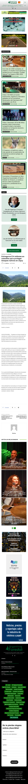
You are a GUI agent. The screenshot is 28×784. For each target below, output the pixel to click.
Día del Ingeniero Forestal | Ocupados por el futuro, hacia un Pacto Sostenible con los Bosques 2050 (14, 212)
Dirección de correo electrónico (10, 734)
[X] (25, 2)
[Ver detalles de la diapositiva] (14, 12)
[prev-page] (12, 528)
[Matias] (2, 263)
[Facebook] (25, 5)
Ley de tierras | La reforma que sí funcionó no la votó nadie (14, 239)
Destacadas (14, 461)
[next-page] (15, 528)
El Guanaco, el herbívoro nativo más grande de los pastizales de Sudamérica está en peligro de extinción (13, 153)
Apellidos (5, 744)
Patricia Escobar (15, 76)
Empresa (5, 755)
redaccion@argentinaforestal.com (12, 673)
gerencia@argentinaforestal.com (12, 663)
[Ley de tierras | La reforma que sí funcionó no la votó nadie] (14, 231)
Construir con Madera (7, 76)
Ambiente (4, 157)
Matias (7, 263)
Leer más (14, 219)
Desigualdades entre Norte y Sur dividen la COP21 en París (21, 417)
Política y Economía (6, 254)
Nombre (5, 739)
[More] (18, 267)
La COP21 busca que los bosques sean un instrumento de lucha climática (6, 417)
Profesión (5, 750)
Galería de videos (6, 103)
